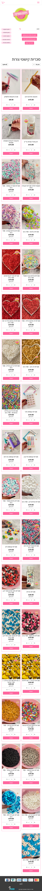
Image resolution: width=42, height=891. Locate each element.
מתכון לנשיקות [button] (6, 29)
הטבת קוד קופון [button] (29, 43)
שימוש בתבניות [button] (6, 42)
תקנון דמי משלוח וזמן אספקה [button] (29, 35)
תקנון (21, 884)
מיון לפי (37, 64)
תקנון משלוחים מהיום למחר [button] (29, 39)
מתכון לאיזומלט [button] (6, 32)
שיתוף (4, 64)
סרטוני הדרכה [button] (6, 36)
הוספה (31, 108)
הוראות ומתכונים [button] (6, 39)
